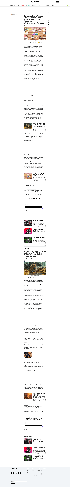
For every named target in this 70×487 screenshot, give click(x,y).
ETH (18, 5)
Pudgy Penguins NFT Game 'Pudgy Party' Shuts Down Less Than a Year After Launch (39, 238)
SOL (46, 5)
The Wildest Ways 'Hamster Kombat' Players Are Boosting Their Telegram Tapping (39, 394)
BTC (11, 5)
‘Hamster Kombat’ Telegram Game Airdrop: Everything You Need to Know (39, 353)
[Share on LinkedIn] (28, 42)
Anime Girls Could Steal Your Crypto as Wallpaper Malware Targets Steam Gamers (39, 229)
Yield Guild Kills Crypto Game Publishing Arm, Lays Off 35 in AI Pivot (38, 221)
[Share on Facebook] (48, 22)
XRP (26, 5)
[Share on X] (26, 42)
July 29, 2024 (33, 102)
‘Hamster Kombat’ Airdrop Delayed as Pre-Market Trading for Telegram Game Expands (39, 124)
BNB (32, 5)
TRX (52, 5)
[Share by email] (30, 42)
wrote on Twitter (31, 64)
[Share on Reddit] (33, 42)
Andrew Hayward (28, 25)
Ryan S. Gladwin (28, 479)
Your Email (27, 202)
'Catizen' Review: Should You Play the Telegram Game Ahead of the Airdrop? (38, 174)
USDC (39, 5)
